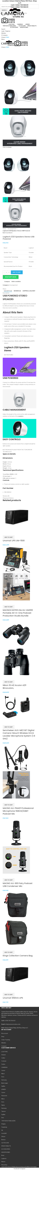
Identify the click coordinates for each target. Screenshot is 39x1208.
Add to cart (17, 272)
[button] (11, 277)
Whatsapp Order (10, 277)
